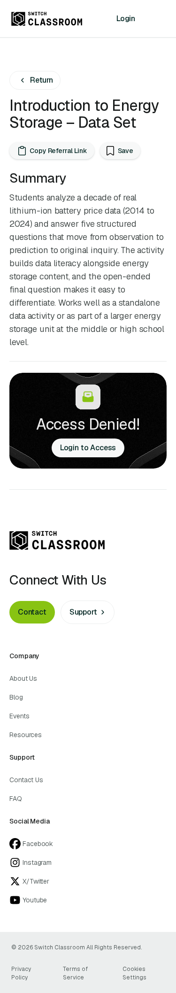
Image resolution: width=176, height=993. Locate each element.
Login (125, 18)
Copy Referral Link (58, 150)
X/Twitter (36, 881)
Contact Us (26, 780)
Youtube (35, 900)
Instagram (37, 862)
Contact (32, 612)
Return (41, 80)
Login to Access (88, 448)
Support (83, 612)
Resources (25, 735)
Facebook (38, 843)
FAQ (15, 798)
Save (126, 150)
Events (19, 716)
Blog (16, 697)
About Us (23, 678)
